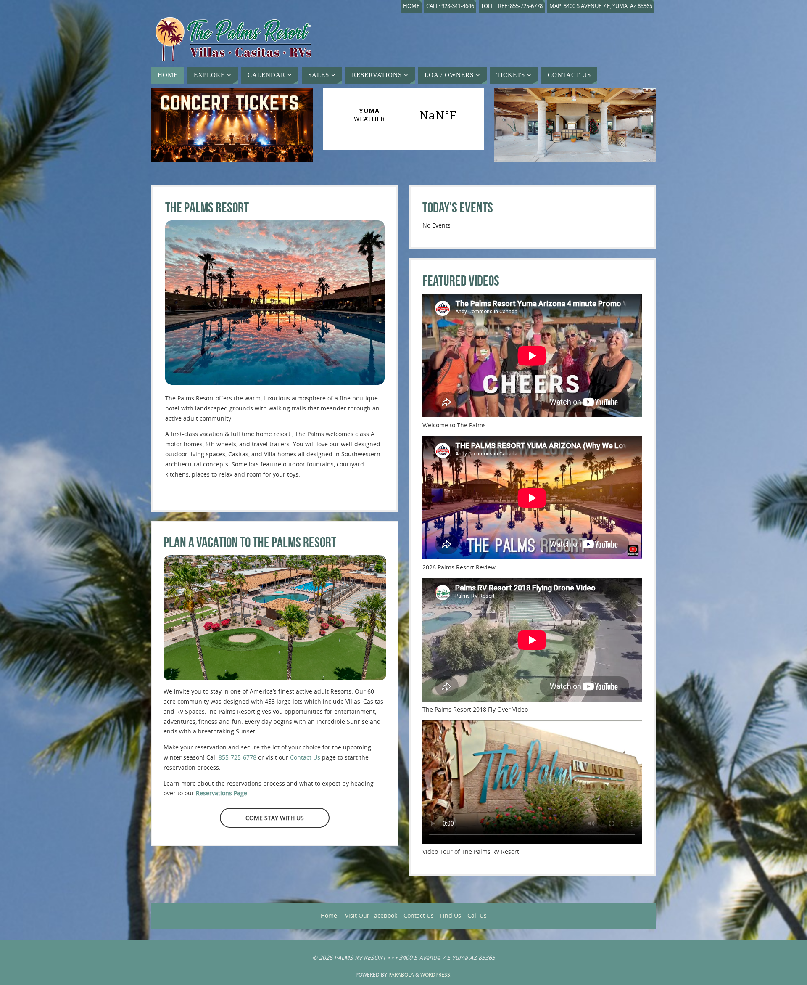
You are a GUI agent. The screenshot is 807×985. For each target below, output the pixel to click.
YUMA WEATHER (403, 114)
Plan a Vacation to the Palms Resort (250, 542)
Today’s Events (457, 207)
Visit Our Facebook (371, 915)
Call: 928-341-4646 (450, 6)
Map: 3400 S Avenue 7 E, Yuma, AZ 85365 (600, 6)
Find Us (450, 915)
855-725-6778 (237, 757)
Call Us (477, 915)
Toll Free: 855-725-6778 (512, 6)
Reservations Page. (222, 793)
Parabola (401, 974)
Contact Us (305, 757)
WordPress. (435, 974)
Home (411, 6)
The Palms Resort (207, 207)
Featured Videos (460, 281)
